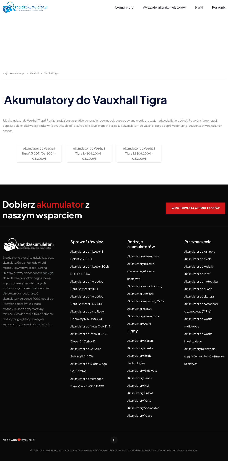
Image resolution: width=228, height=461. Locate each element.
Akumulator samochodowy (144, 286)
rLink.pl (30, 440)
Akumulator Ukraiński (140, 294)
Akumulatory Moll (138, 385)
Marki (199, 7)
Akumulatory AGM (139, 324)
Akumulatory (124, 7)
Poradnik (218, 7)
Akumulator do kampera (199, 251)
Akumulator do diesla (197, 259)
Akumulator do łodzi (197, 274)
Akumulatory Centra (140, 348)
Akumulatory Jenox (139, 378)
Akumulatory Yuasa (139, 415)
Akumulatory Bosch (140, 340)
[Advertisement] (114, 41)
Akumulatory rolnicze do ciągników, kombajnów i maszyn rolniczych (204, 356)
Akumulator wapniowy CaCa (145, 301)
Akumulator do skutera (199, 296)
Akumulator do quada (198, 289)
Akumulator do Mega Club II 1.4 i (90, 326)
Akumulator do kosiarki (198, 266)
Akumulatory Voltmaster (143, 408)
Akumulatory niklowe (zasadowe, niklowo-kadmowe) (141, 271)
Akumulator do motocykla (201, 281)
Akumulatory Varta (139, 400)
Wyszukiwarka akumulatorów (164, 7)
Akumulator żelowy (139, 309)
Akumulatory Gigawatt (142, 370)
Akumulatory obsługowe (143, 256)
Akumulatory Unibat (140, 393)
